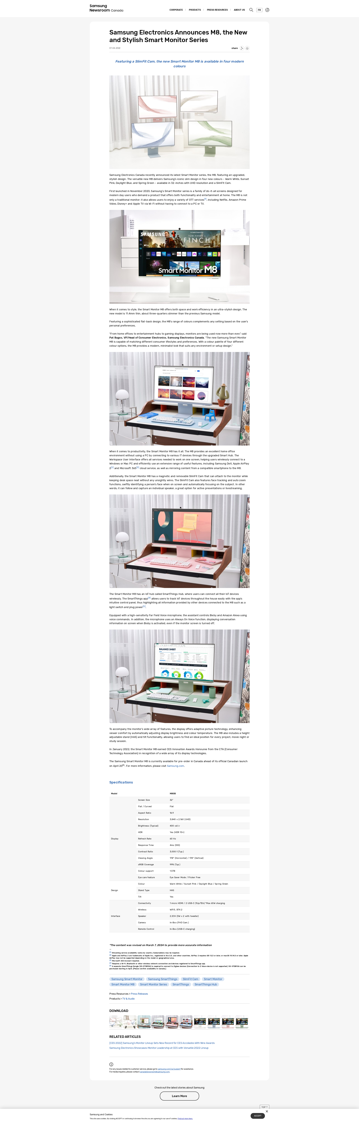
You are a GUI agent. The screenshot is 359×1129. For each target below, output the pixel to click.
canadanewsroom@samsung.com (155, 1072)
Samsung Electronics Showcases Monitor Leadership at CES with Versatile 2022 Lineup (159, 1047)
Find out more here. (185, 1119)
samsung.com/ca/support (169, 1069)
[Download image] (116, 1021)
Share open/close (242, 48)
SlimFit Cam (190, 979)
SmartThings (181, 984)
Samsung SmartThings (162, 979)
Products (195, 10)
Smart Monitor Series (153, 984)
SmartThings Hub (206, 984)
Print (247, 48)
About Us (239, 10)
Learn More (179, 1096)
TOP (263, 1107)
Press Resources (217, 10)
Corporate (176, 10)
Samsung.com (175, 765)
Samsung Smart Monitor (126, 979)
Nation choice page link (267, 10)
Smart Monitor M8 (122, 984)
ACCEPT (257, 1116)
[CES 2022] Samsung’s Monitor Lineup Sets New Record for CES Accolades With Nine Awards (162, 1043)
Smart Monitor (213, 979)
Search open (251, 10)
